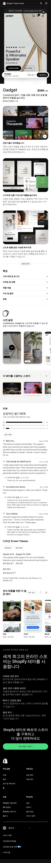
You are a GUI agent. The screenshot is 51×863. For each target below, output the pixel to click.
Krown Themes (8, 101)
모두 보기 (31, 592)
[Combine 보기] (33, 348)
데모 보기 (31, 75)
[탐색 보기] (46, 3)
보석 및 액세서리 (9, 783)
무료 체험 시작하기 (25, 746)
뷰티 (4, 779)
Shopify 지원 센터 (10, 803)
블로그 (5, 816)
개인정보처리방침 (9, 841)
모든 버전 (19, 563)
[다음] (46, 376)
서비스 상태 (30, 816)
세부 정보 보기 (8, 563)
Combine (7, 95)
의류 (4, 775)
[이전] (40, 376)
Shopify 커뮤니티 (9, 812)
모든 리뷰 (8, 434)
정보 (28, 803)
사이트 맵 (6, 852)
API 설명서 (7, 807)
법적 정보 (29, 812)
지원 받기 (8, 548)
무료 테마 (29, 779)
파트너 (28, 807)
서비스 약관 (7, 835)
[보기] (12, 389)
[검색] (41, 3)
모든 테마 (19, 548)
